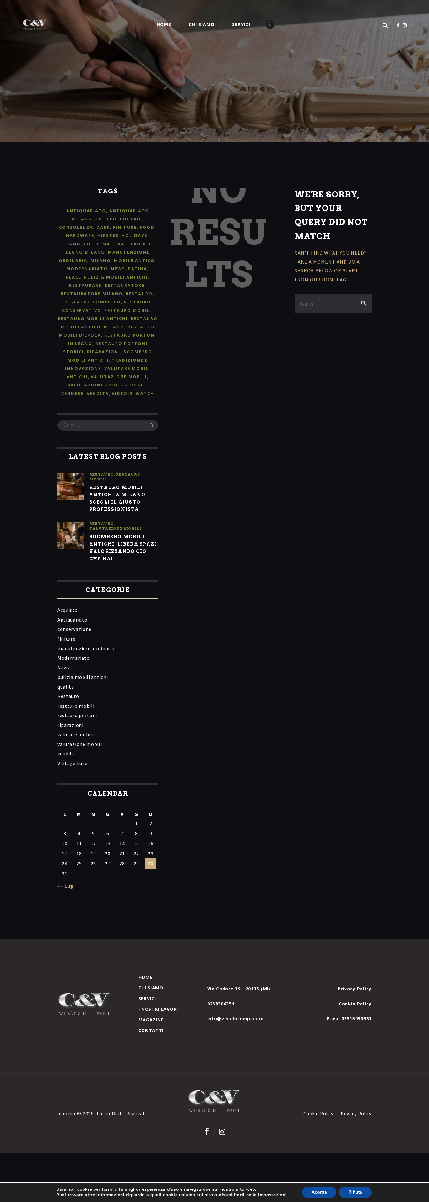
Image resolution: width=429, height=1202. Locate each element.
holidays (135, 235)
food (147, 227)
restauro (139, 294)
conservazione (74, 629)
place (73, 277)
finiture (125, 227)
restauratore (124, 285)
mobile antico (134, 260)
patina (137, 268)
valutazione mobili (119, 377)
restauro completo (92, 302)
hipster (108, 235)
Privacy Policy (355, 989)
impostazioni (272, 1195)
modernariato (87, 268)
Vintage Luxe (72, 763)
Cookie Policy (355, 1004)
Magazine (151, 1020)
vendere (72, 393)
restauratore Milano (92, 294)
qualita (65, 687)
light (92, 244)
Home (145, 977)
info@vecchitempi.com (235, 1018)
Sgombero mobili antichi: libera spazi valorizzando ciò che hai (122, 547)
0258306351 (221, 1004)
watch (145, 393)
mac (107, 244)
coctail (131, 219)
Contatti (151, 1030)
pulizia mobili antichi (116, 277)
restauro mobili (127, 310)
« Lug (67, 886)
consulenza (76, 227)
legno (72, 244)
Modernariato (73, 658)
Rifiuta (355, 1192)
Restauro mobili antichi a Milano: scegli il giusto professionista (118, 498)
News (63, 667)
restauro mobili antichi (93, 318)
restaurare (85, 285)
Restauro (101, 474)
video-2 (122, 393)
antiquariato (86, 210)
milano (100, 260)
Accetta (319, 1192)
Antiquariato (72, 620)
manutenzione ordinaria (85, 648)
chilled (106, 219)
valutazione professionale (107, 385)
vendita (98, 393)
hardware (80, 235)
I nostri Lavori (158, 1009)
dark (103, 227)
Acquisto (67, 610)
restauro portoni (77, 715)
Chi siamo (150, 988)
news (118, 268)
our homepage (330, 279)
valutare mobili (75, 734)
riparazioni (103, 351)
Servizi (147, 998)
